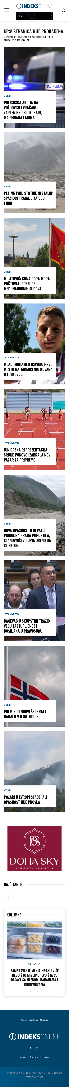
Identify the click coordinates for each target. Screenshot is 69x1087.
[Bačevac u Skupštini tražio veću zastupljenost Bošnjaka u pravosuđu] (34, 600)
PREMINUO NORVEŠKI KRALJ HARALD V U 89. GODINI (25, 714)
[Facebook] (30, 1048)
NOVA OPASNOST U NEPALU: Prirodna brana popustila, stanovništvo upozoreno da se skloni (27, 537)
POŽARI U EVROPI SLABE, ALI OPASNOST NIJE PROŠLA (25, 799)
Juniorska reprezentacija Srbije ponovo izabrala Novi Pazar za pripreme (27, 455)
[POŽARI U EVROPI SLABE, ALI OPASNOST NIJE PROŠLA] (34, 771)
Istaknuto (11, 357)
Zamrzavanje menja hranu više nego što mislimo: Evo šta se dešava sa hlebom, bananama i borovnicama (35, 977)
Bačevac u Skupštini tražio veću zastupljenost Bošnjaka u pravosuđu (27, 626)
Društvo (34, 964)
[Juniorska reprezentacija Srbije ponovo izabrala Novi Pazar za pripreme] (34, 429)
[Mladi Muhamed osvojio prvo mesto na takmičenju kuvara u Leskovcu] (34, 343)
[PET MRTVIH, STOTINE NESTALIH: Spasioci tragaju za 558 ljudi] (34, 172)
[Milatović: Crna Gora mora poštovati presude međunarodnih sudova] (34, 258)
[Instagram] (36, 1048)
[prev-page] (6, 897)
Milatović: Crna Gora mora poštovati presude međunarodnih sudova (27, 284)
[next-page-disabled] (12, 897)
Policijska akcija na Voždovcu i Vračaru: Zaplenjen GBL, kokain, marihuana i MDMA (23, 110)
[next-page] (36, 991)
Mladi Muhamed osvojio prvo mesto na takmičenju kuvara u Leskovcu (28, 369)
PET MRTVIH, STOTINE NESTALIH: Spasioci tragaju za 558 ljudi (28, 198)
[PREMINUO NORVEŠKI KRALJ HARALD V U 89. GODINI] (34, 686)
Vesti (7, 96)
